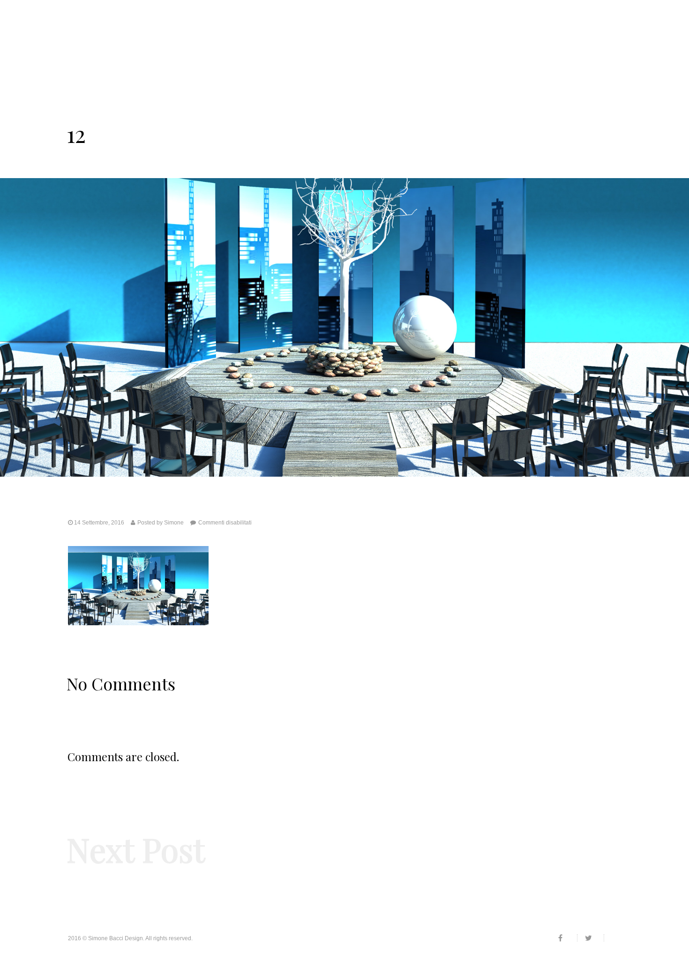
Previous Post (88, 875)
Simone (174, 522)
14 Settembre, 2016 (99, 522)
